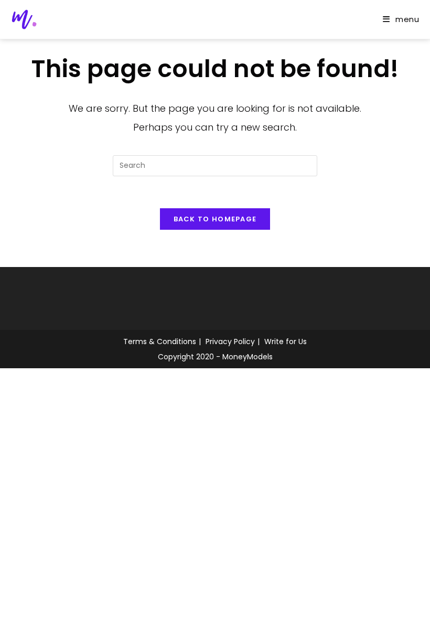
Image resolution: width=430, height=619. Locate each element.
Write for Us (285, 341)
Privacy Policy (230, 341)
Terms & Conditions (159, 341)
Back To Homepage (215, 219)
